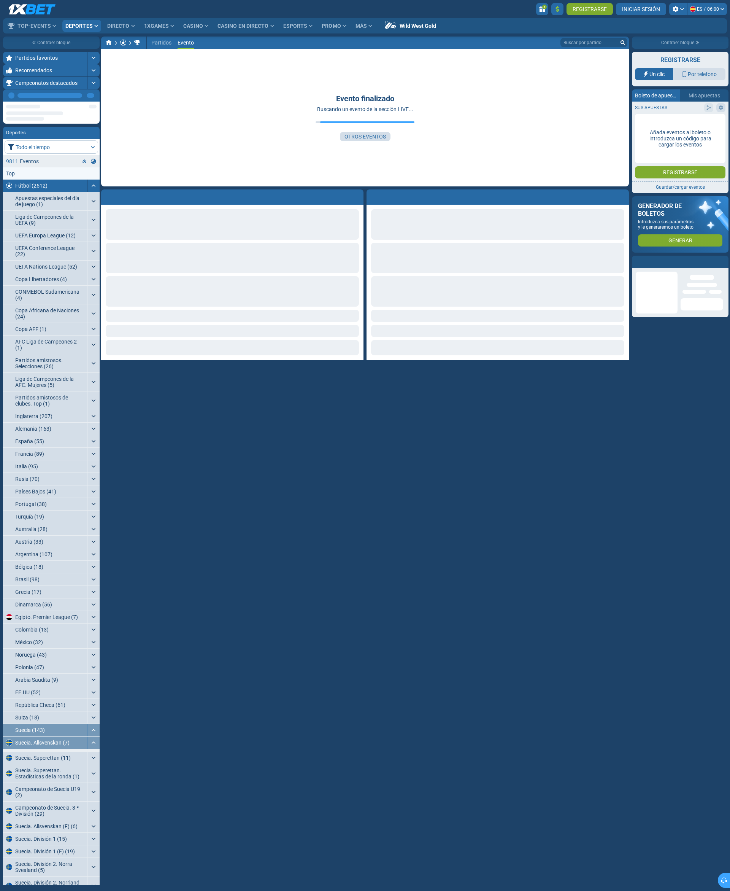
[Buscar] (622, 42)
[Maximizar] (93, 58)
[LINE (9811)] (108, 43)
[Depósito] (557, 9)
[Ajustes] (678, 9)
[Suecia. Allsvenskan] (137, 43)
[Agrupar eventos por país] (93, 185)
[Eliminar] (621, 195)
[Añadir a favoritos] (93, 107)
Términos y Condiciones (684, 152)
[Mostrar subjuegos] (93, 801)
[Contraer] (93, 210)
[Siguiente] (93, 95)
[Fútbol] (123, 43)
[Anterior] (76, 95)
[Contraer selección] (84, 185)
